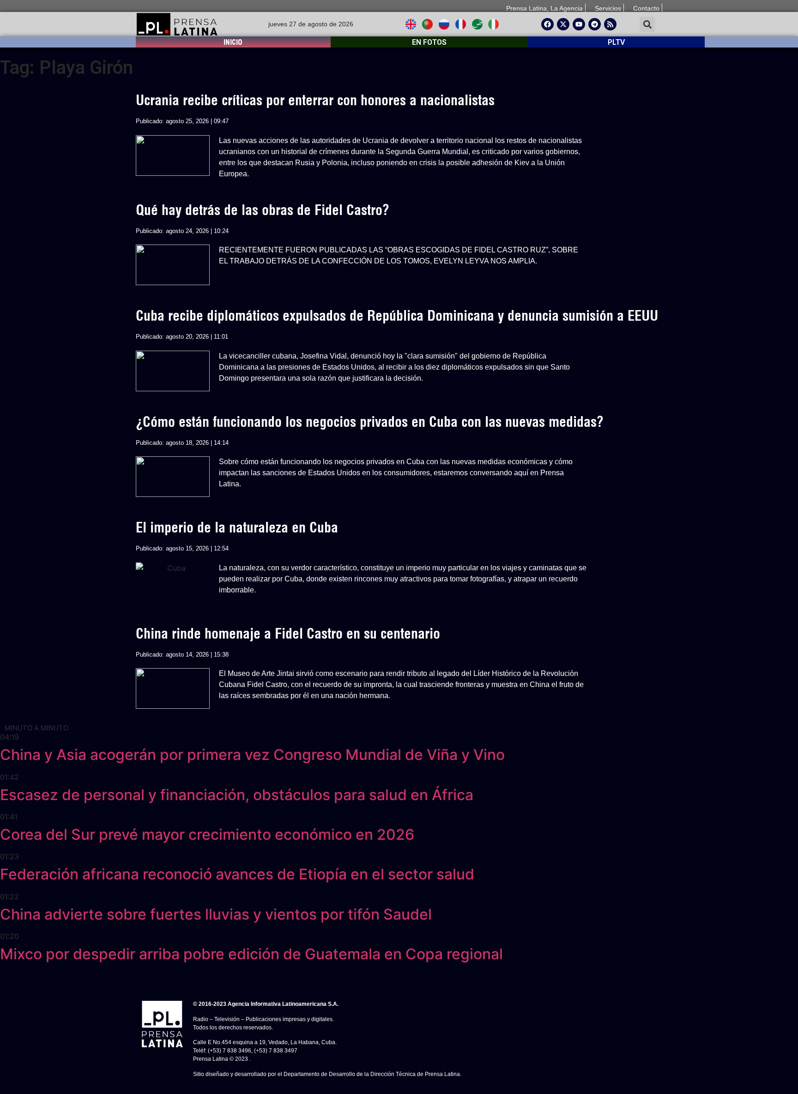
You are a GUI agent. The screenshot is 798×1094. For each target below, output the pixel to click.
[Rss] (610, 24)
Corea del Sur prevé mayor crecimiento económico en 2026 (207, 834)
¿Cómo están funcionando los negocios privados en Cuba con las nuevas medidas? (370, 421)
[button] (647, 24)
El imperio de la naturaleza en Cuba (237, 527)
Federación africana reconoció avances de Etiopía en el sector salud (237, 874)
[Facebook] (547, 24)
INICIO (233, 42)
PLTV (616, 42)
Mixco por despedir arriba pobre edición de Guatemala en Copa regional (251, 954)
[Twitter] (563, 24)
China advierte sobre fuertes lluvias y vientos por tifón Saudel (216, 914)
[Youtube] (579, 24)
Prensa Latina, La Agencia (544, 8)
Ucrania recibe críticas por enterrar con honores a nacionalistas (315, 100)
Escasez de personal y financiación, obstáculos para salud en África (236, 795)
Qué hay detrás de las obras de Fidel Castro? (262, 210)
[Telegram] (594, 24)
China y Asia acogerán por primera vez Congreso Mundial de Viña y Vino (252, 755)
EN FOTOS (429, 42)
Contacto (646, 8)
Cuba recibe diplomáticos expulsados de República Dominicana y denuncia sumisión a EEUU (397, 315)
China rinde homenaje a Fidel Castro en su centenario (288, 633)
